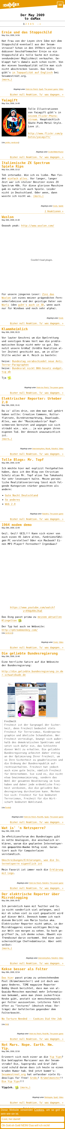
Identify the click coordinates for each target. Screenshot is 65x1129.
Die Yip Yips (11, 1081)
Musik (48, 449)
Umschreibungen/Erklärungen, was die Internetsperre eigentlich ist (31, 862)
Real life (40, 817)
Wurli (5, 304)
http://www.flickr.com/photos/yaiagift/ (45, 135)
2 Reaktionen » (54, 211)
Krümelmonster (50, 1077)
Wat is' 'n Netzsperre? (24, 828)
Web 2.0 (10, 504)
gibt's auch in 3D (31, 304)
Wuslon (8, 217)
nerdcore (14, 142)
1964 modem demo (17, 525)
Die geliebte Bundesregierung (30, 653)
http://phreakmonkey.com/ (20, 629)
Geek (55, 206)
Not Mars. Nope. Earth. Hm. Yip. (28, 1046)
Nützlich (54, 449)
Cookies (39, 1109)
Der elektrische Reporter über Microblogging (31, 896)
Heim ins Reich (32, 89)
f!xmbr (7, 808)
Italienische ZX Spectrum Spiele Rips (26, 164)
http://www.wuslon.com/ (37, 225)
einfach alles (17, 178)
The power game (51, 89)
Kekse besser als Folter (25, 969)
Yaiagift (10, 100)
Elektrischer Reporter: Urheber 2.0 (32, 400)
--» (38, 24)
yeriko (7, 142)
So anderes (12, 499)
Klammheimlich (15, 329)
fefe (6, 1024)
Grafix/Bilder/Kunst (55, 152)
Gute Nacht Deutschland (21, 495)
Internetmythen (38, 449)
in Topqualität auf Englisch (32, 72)
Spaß (41, 89)
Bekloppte (48, 1097)
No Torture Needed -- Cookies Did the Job (32, 1018)
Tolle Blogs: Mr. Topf (23, 460)
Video (61, 89)
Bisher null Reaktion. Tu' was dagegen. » (36, 94)
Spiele (60, 206)
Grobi (34, 1077)
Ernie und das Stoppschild (27, 32)
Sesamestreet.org (14, 1074)
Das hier (8, 977)
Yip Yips (56, 1056)
